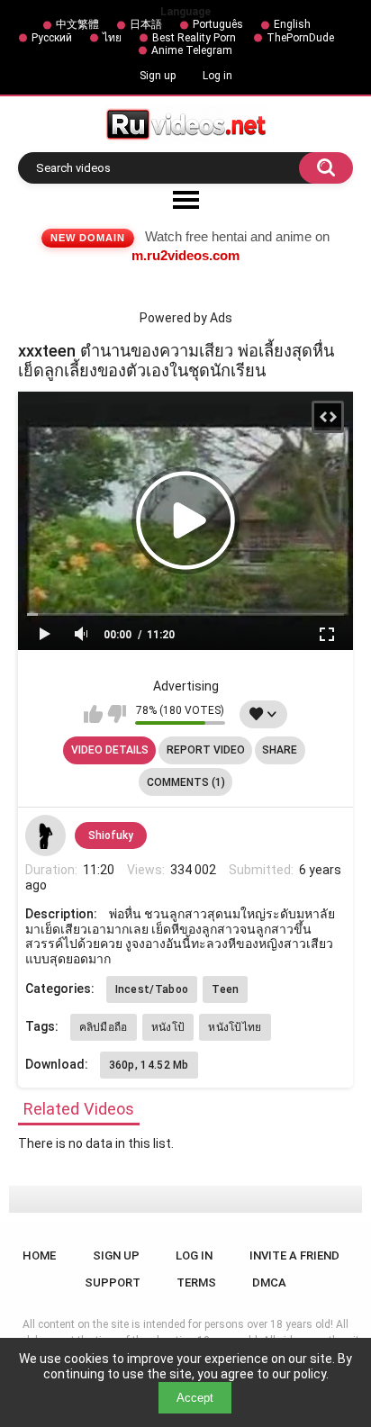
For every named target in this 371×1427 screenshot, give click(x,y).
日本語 (146, 24)
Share (279, 750)
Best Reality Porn (194, 38)
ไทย (112, 38)
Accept (194, 1397)
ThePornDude (300, 38)
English (292, 24)
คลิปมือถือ (103, 1027)
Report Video (206, 750)
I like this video (93, 714)
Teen (225, 989)
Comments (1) (186, 782)
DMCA (269, 1282)
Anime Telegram (191, 50)
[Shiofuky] (46, 835)
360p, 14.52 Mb (149, 1065)
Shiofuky (110, 835)
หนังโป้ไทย (234, 1027)
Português (218, 24)
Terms (196, 1282)
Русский (52, 38)
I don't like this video (116, 714)
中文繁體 (77, 24)
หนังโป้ (168, 1027)
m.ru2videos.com (185, 255)
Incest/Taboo (152, 989)
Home (39, 1255)
